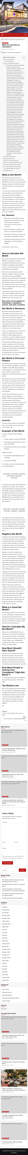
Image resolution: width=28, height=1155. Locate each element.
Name (4, 842)
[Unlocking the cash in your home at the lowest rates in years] (14, 764)
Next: (14, 718)
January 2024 (5, 980)
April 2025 (4, 938)
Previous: (13, 713)
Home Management (7, 995)
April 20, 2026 (9, 1118)
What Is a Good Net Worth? (11, 160)
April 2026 (4, 907)
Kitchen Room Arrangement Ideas (10, 998)
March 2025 (5, 940)
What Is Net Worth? (9, 59)
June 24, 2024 (10, 49)
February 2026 (5, 909)
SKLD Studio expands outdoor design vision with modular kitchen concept (13, 880)
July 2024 (4, 963)
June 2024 (4, 966)
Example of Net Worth (10, 156)
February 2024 (5, 977)
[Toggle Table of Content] (23, 57)
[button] (2, 35)
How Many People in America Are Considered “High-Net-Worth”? (12, 167)
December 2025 (6, 915)
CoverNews (21, 1150)
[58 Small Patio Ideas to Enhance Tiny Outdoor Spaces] (14, 1051)
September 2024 (6, 957)
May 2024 (4, 969)
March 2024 (5, 974)
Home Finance (5, 770)
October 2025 (5, 921)
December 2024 (6, 949)
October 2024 (5, 955)
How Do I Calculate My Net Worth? (13, 162)
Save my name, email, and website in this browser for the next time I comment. (13, 857)
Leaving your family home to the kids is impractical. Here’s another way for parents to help (13, 802)
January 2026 (5, 912)
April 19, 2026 (9, 1143)
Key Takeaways (10, 61)
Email (16, 842)
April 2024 (4, 971)
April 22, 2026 (9, 1065)
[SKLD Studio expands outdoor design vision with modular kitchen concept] (14, 1024)
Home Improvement (7, 992)
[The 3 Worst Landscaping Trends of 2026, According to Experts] (14, 1104)
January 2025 (5, 946)
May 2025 (4, 935)
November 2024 (6, 952)
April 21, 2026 (9, 1091)
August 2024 (5, 960)
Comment (5, 822)
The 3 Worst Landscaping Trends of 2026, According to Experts (12, 894)
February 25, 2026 (10, 752)
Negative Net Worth (9, 158)
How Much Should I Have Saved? (12, 164)
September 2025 (6, 924)
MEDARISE (4, 1008)
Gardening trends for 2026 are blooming (12, 898)
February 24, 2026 (10, 777)
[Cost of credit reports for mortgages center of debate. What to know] (14, 738)
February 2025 (5, 943)
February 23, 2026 (10, 805)
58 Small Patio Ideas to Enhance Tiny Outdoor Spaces (13, 885)
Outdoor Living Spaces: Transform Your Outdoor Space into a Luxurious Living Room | (13, 889)
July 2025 (4, 929)
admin (4, 49)
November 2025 (6, 918)
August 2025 (5, 926)
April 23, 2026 (9, 1038)
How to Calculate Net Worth (11, 63)
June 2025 (4, 932)
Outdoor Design (6, 1001)
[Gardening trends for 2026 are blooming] (14, 1131)
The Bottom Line (8, 170)
